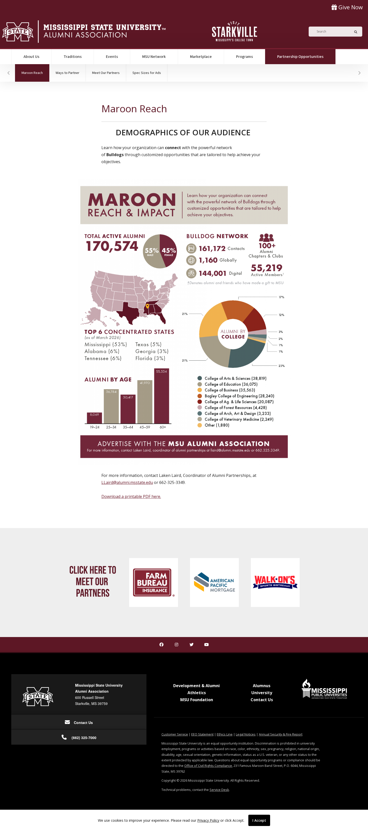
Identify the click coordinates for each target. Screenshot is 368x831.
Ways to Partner (67, 72)
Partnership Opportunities (306, 56)
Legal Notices (246, 734)
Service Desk (219, 789)
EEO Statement (202, 734)
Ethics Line (225, 734)
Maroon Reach (35, 72)
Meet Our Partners (106, 72)
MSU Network (154, 56)
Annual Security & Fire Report (280, 734)
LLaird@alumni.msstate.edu (127, 482)
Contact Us (262, 699)
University (261, 692)
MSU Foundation (196, 699)
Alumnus (261, 685)
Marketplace (201, 56)
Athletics (197, 692)
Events (112, 56)
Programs (244, 56)
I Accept (259, 820)
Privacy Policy (208, 820)
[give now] (347, 7)
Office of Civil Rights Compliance (208, 765)
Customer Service (174, 734)
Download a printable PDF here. (131, 496)
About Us (31, 56)
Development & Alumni (196, 685)
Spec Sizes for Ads (146, 72)
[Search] (354, 32)
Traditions (73, 56)
